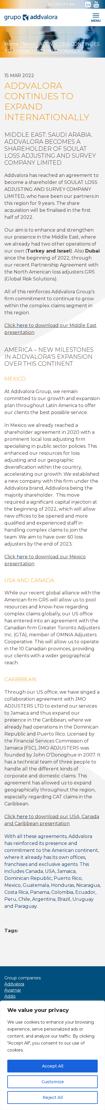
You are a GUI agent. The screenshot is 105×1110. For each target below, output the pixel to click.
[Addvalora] (40, 17)
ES (50, 4)
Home (12, 44)
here (22, 325)
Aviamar (12, 990)
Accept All (52, 1066)
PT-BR (69, 4)
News (28, 44)
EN (57, 4)
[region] (52, 1055)
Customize (52, 1081)
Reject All (53, 1097)
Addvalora (14, 984)
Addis (9, 996)
